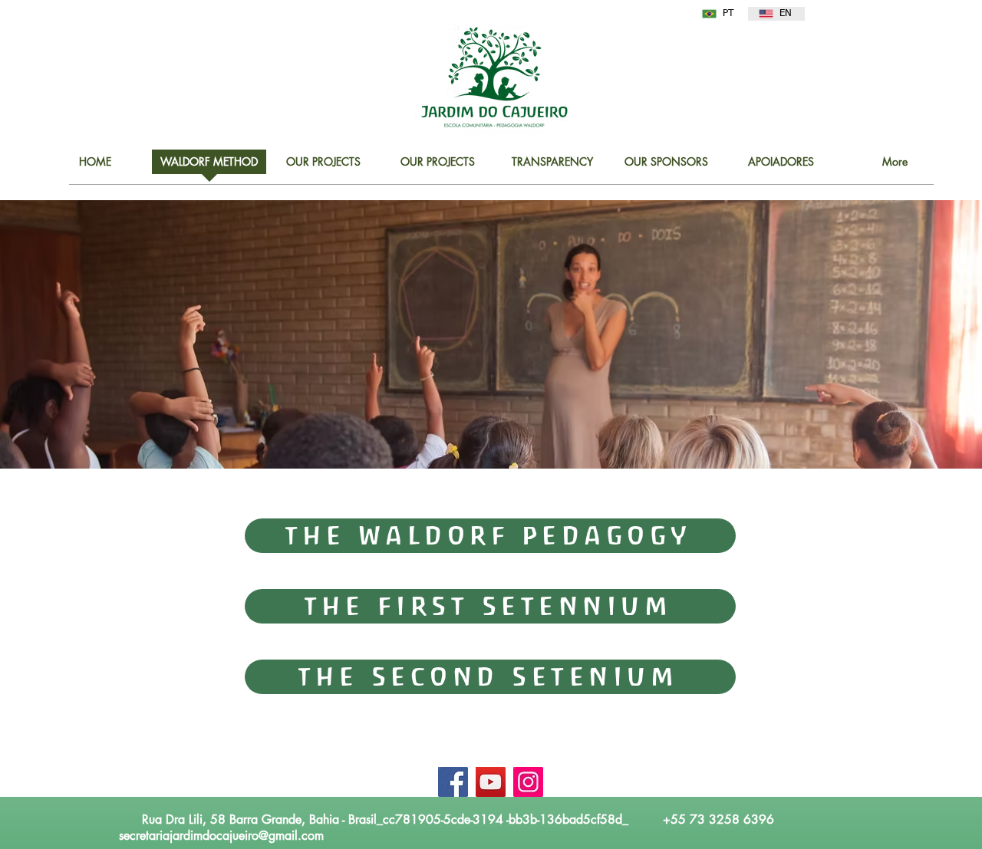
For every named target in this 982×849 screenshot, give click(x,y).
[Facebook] (453, 782)
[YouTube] (491, 782)
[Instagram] (528, 782)
